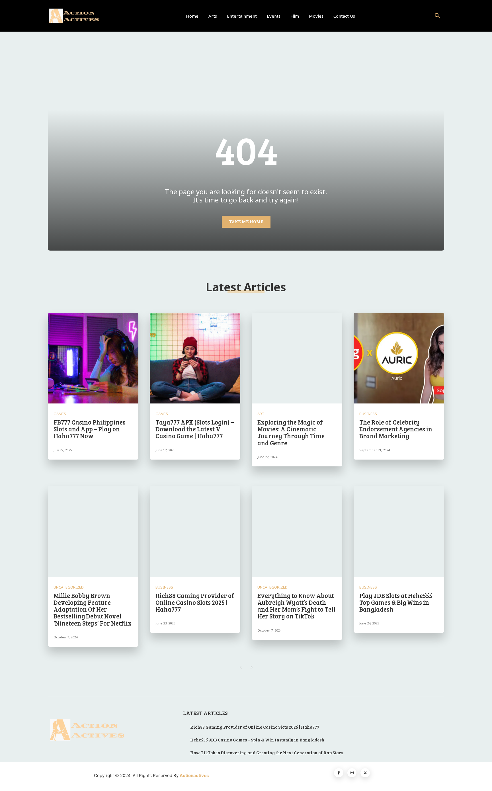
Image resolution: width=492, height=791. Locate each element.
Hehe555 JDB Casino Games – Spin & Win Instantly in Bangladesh (257, 740)
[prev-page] (240, 667)
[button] (437, 16)
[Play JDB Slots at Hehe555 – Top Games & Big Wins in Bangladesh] (399, 531)
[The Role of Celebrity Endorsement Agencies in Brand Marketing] (399, 358)
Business (368, 414)
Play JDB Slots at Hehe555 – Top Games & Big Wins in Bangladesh (397, 602)
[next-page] (251, 667)
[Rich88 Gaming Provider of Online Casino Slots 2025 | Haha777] (195, 531)
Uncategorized (69, 587)
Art (261, 414)
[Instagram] (352, 773)
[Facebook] (338, 773)
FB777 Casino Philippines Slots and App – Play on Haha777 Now (90, 429)
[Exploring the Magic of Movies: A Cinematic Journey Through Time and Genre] (297, 358)
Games (60, 414)
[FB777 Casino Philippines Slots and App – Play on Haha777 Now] (93, 358)
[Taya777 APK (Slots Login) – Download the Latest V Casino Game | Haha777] (195, 358)
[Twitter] (365, 773)
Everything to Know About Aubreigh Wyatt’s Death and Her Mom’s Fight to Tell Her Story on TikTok (296, 605)
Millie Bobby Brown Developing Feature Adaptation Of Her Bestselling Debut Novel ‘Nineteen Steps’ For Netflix (93, 609)
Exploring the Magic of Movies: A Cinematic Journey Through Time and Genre (291, 432)
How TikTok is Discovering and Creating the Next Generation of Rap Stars (266, 752)
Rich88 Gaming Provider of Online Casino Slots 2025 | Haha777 (194, 602)
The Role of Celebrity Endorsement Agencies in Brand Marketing (395, 429)
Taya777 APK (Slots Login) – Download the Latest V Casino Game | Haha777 (194, 429)
